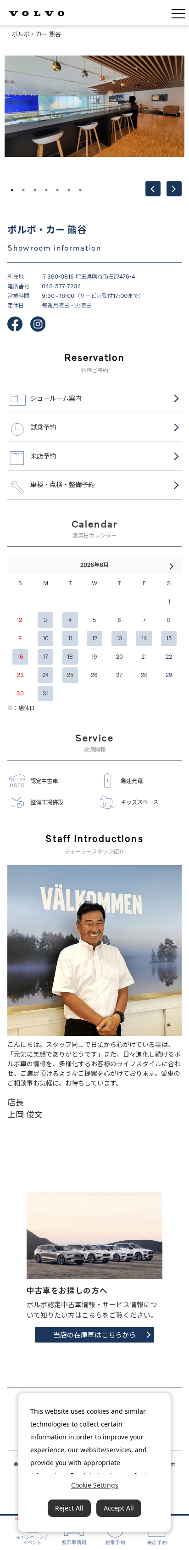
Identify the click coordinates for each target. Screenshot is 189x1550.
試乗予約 (43, 427)
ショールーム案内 (56, 398)
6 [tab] (68, 190)
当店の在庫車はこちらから (94, 1335)
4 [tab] (46, 190)
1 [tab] (12, 190)
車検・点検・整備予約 (62, 484)
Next (174, 188)
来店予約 (43, 456)
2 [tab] (23, 190)
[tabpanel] (94, 114)
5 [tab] (57, 190)
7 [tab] (80, 190)
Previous (153, 188)
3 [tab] (34, 190)
